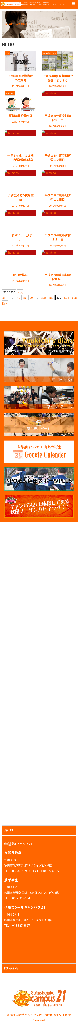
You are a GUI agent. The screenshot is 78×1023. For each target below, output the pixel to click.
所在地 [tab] (8, 830)
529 (51, 298)
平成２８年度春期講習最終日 (58, 277)
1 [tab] (35, 31)
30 (31, 298)
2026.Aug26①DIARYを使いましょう (58, 78)
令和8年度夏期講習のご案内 (20, 78)
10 (18, 298)
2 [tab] (39, 31)
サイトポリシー (9, 980)
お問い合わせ (4, 980)
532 (74, 298)
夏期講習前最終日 (20, 116)
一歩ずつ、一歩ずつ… (20, 237)
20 (25, 298)
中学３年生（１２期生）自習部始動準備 (20, 157)
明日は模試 (20, 275)
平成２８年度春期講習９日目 (58, 118)
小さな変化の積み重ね (20, 197)
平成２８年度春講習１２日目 (58, 237)
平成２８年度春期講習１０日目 (58, 157)
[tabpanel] (39, 899)
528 (43, 298)
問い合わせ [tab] (11, 968)
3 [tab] (43, 31)
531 (66, 298)
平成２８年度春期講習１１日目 (58, 197)
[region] (39, 24)
